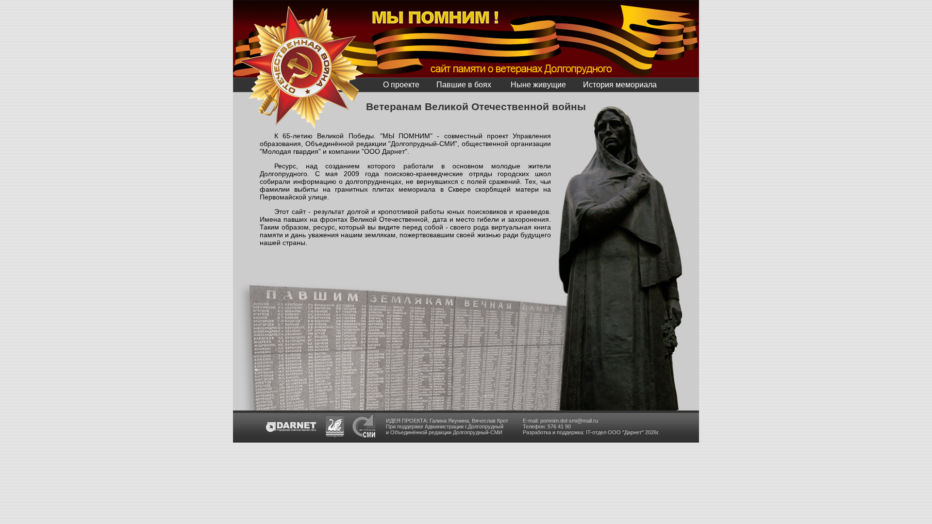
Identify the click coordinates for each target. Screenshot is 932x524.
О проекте (401, 85)
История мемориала (620, 85)
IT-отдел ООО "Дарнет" (615, 432)
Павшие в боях (463, 85)
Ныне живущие (538, 85)
